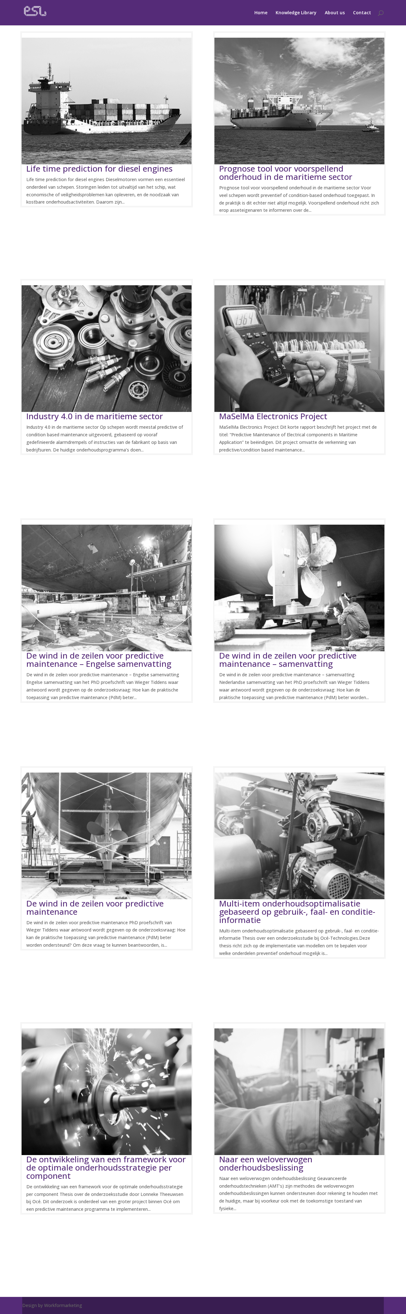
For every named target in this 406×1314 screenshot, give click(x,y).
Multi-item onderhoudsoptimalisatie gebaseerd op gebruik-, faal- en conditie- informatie (297, 911)
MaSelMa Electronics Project (273, 416)
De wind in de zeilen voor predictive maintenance (95, 907)
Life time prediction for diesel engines (99, 168)
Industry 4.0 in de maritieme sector (94, 416)
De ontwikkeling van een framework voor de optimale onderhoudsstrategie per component (106, 1167)
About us (335, 13)
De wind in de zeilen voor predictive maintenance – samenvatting (288, 659)
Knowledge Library (296, 13)
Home (260, 13)
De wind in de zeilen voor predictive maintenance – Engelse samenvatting (98, 659)
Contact (362, 13)
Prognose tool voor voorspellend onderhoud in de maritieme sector (285, 172)
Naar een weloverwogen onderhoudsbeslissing (265, 1163)
